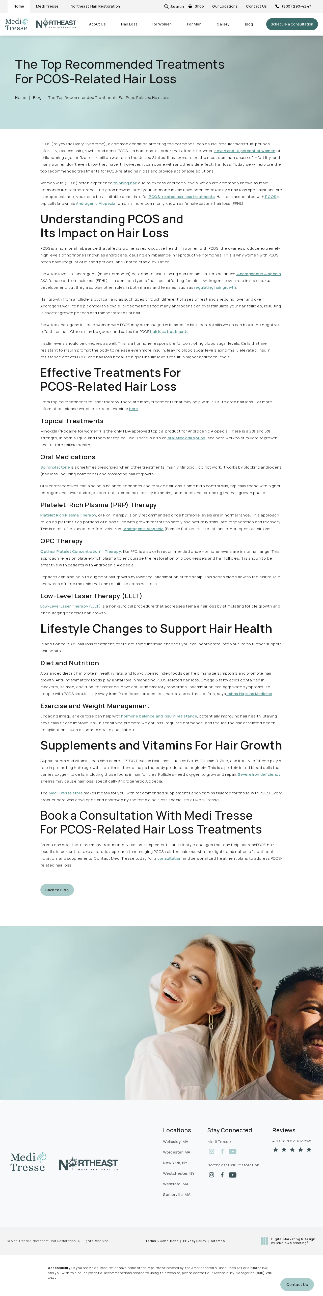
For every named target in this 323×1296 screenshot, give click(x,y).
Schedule (292, 24)
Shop (199, 6)
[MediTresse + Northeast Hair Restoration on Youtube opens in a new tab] (233, 1151)
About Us (97, 24)
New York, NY (175, 1162)
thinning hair (125, 183)
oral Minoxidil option (186, 438)
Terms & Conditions (161, 1241)
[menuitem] (211, 1151)
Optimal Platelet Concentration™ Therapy (80, 551)
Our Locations (225, 6)
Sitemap (218, 1241)
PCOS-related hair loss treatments (181, 196)
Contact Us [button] (297, 1284)
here (133, 408)
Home (18, 6)
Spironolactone (55, 467)
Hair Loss (129, 24)
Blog (249, 24)
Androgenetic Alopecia (258, 273)
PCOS (270, 196)
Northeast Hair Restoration (95, 6)
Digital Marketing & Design (293, 1241)
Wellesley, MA (176, 1141)
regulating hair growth (214, 287)
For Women (162, 24)
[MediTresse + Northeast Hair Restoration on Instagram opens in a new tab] (211, 1151)
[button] (177, 6)
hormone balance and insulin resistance (158, 716)
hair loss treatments (169, 331)
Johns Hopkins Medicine (249, 693)
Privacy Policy (194, 1241)
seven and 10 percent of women (244, 150)
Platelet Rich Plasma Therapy (68, 515)
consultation (169, 858)
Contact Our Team (39, 1052)
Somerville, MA (177, 1194)
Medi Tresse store (65, 793)
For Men (194, 24)
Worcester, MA (177, 1152)
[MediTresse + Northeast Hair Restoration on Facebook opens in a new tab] (222, 1151)
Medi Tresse (47, 6)
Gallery (223, 24)
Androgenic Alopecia (95, 203)
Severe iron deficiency (258, 774)
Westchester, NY (179, 1173)
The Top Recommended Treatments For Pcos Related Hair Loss (109, 97)
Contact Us (256, 6)
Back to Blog (57, 889)
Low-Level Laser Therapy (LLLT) (70, 606)
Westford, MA (176, 1184)
